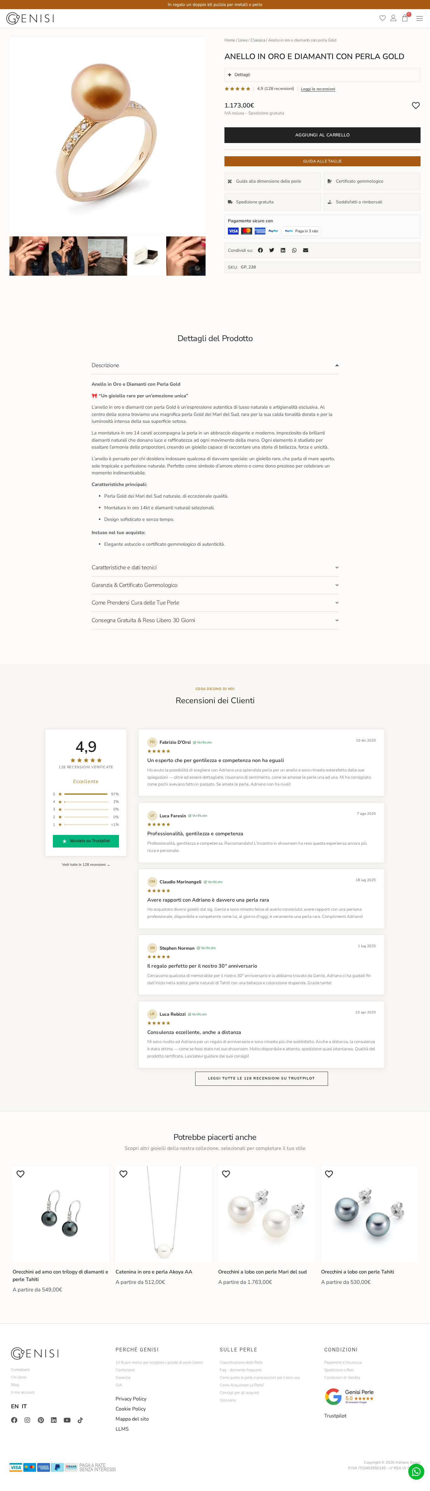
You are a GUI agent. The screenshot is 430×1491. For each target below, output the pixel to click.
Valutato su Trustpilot (90, 841)
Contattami (20, 1369)
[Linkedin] (54, 1420)
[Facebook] (14, 1420)
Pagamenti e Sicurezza (343, 1362)
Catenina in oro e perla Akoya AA (154, 1271)
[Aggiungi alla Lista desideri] (416, 105)
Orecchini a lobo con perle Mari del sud (262, 1271)
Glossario (228, 1400)
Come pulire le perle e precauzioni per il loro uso (260, 1377)
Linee (243, 40)
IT (24, 1406)
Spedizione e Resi (339, 1369)
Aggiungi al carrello (322, 135)
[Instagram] (27, 1420)
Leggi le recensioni (318, 88)
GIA (119, 1385)
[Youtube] (67, 1420)
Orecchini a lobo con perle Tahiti (357, 1271)
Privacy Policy (131, 1398)
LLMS (122, 1429)
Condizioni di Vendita (342, 1377)
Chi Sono (18, 1377)
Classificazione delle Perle (241, 1362)
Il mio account (23, 1392)
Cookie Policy (131, 1408)
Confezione (125, 1369)
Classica (258, 40)
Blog (15, 1384)
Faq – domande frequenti (241, 1369)
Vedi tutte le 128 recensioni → (86, 864)
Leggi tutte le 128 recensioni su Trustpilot (261, 1078)
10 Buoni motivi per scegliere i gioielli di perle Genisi (159, 1362)
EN (15, 1406)
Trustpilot (335, 1415)
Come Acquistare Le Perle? (242, 1385)
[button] (260, 250)
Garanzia (123, 1377)
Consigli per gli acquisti (239, 1392)
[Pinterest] (40, 1420)
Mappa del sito (132, 1419)
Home (229, 40)
